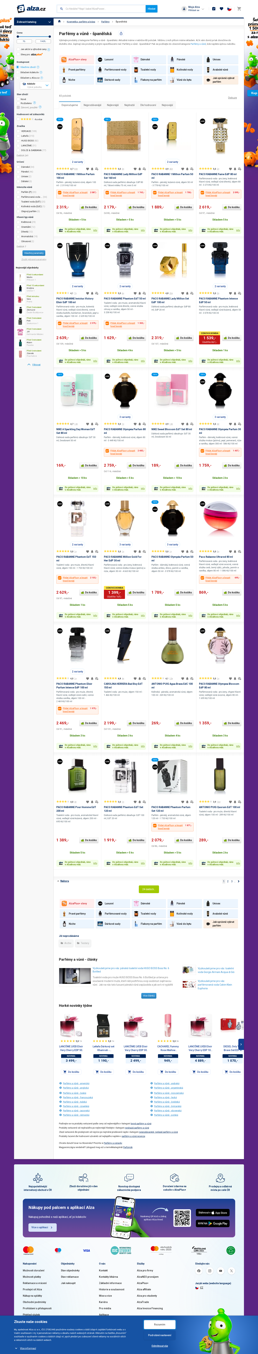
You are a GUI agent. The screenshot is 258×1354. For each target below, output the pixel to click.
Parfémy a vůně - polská (166, 1115)
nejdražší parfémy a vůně (137, 1128)
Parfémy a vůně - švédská (167, 1101)
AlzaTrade (143, 1302)
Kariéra (103, 1302)
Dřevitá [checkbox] (24, 231)
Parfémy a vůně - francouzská (78, 1097)
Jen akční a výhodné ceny (34, 49)
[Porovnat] (96, 169)
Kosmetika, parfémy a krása (81, 21)
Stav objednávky (70, 1270)
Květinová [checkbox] (26, 222)
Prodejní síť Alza (32, 1289)
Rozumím (159, 1324)
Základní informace (110, 1283)
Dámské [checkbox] (25, 167)
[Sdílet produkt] (121, 33)
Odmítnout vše (159, 1346)
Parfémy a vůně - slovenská (167, 1110)
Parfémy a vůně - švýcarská (167, 1106)
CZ (201, 1287)
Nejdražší (129, 105)
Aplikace (104, 1314)
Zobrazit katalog (26, 22)
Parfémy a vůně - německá (76, 1115)
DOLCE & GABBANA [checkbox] (31, 150)
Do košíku (91, 207)
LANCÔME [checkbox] (26, 145)
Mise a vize (105, 1295)
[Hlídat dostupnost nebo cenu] (92, 169)
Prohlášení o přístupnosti (37, 1308)
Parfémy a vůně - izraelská (76, 1106)
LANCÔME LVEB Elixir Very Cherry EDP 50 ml (71, 1048)
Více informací (28, 1348)
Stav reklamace (70, 1276)
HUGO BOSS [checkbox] (27, 140)
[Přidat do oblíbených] (87, 169)
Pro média (105, 1308)
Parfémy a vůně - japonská (76, 1110)
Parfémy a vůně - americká (76, 1083)
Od (18, 36)
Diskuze (232, 97)
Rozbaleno (26, 103)
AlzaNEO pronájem (148, 1276)
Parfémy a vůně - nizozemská (169, 1093)
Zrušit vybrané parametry (33, 259)
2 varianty (77, 162)
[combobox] (101, 8)
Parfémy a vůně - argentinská (168, 1087)
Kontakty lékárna (108, 1276)
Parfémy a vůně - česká (74, 1093)
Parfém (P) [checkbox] (26, 192)
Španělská (121, 21)
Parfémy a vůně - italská (75, 1101)
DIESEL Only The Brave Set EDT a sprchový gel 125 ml (232, 1048)
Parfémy (105, 21)
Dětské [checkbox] (24, 181)
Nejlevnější (113, 105)
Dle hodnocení (148, 105)
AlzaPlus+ (142, 1283)
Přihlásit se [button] (193, 10)
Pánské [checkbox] (25, 171)
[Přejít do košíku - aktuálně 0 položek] (239, 9)
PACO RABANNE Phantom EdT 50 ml (125, 298)
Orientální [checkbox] (26, 227)
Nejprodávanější (92, 105)
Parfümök (128, 1147)
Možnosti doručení (33, 1270)
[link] (34, 364)
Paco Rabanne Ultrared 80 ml (216, 556)
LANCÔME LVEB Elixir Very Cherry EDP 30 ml (136, 1048)
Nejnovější (167, 105)
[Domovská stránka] (59, 22)
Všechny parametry (34, 253)
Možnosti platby (32, 1276)
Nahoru (64, 881)
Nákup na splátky (32, 1295)
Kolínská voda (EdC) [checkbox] (31, 206)
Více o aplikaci (39, 1227)
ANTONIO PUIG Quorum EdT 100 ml (219, 807)
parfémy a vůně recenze (133, 1136)
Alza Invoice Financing (150, 1308)
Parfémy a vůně (198, 44)
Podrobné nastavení (159, 1335)
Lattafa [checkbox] (24, 136)
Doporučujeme (70, 105)
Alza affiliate (144, 1289)
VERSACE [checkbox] (26, 131)
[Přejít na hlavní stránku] (31, 8)
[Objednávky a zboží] (214, 9)
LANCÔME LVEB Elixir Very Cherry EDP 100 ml (200, 1048)
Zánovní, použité (29, 107)
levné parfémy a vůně (141, 1123)
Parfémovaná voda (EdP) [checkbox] (31, 197)
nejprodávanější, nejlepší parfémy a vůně (158, 1132)
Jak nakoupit (68, 1283)
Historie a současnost (111, 1289)
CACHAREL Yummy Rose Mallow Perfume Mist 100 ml (168, 1048)
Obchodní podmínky (34, 1302)
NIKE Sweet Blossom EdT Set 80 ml (171, 429)
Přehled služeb (31, 1314)
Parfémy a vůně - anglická (76, 1087)
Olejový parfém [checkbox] (29, 211)
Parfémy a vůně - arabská (166, 1083)
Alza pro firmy (145, 1270)
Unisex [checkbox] (24, 176)
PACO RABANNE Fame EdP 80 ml (218, 174)
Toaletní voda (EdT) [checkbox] (31, 201)
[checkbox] (34, 50)
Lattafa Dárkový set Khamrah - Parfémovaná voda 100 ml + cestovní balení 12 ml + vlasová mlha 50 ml (103, 1048)
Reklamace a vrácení (35, 1283)
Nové (23, 99)
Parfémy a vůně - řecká (165, 1097)
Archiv (67, 943)
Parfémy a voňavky (113, 1143)
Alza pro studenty (147, 1295)
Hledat (151, 8)
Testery (84, 943)
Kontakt (103, 1270)
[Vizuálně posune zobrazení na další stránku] (241, 1044)
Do (50, 36)
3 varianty (125, 417)
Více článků (149, 995)
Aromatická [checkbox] (27, 236)
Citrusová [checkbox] (26, 241)
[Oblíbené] (221, 9)
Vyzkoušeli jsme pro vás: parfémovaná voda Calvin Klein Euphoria (215, 985)
